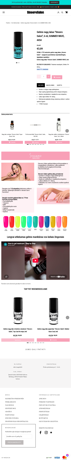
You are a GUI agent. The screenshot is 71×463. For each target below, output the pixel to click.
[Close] (59, 206)
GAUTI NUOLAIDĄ (49, 255)
